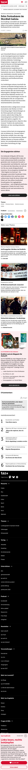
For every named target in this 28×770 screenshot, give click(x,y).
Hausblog (3, 548)
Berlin (2, 507)
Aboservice (4, 729)
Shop (2, 710)
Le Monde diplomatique (7, 687)
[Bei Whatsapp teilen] (16, 217)
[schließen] (25, 735)
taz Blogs (3, 680)
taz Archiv (3, 691)
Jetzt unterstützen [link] (14, 195)
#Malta (2, 204)
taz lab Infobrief (5, 642)
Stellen (3, 555)
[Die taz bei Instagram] (17, 477)
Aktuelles (3, 544)
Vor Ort (3, 657)
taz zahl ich (4, 578)
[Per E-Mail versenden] (2, 217)
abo (2, 571)
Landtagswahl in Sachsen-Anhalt (10, 525)
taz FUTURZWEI (5, 684)
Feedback (3, 725)
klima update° (5, 608)
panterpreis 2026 (5, 589)
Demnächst (4, 653)
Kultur (2, 499)
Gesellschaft (4, 495)
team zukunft (4, 631)
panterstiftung (5, 586)
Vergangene (4, 664)
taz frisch (3, 634)
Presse (3, 559)
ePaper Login (4, 733)
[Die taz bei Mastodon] (10, 477)
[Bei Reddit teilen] (23, 217)
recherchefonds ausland (7, 582)
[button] (26, 2)
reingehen (3, 619)
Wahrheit (3, 514)
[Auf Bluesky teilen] (9, 217)
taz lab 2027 (4, 668)
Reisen (3, 703)
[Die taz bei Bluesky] (13, 477)
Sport (2, 503)
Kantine (3, 706)
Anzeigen (3, 714)
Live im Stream (5, 661)
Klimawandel (4, 533)
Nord (2, 510)
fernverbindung (5, 604)
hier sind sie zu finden (8, 408)
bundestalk (4, 601)
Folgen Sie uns (4, 477)
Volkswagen (4, 529)
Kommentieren (11, 210)
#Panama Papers (10, 204)
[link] (9, 6)
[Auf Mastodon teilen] (5, 217)
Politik (2, 488)
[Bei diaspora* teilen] (19, 217)
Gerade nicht (20, 735)
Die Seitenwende (5, 552)
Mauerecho (4, 612)
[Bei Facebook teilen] (12, 217)
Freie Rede (4, 616)
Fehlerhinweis (19, 210)
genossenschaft (5, 574)
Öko (2, 492)
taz (4, 473)
